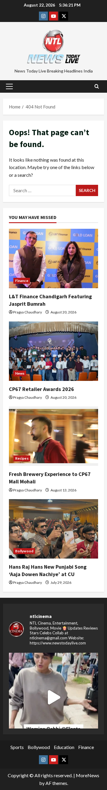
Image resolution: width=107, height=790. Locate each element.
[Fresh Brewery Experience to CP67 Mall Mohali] (53, 436)
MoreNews (87, 775)
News (19, 373)
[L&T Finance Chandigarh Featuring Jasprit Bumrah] (53, 258)
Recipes (22, 458)
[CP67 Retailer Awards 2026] (53, 351)
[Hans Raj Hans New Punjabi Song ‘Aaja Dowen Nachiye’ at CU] (53, 529)
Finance (21, 280)
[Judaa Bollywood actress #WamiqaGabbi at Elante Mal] (53, 697)
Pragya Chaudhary (27, 312)
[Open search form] (97, 86)
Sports (17, 747)
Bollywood (24, 551)
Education (64, 747)
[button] (9, 86)
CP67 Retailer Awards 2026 (41, 389)
